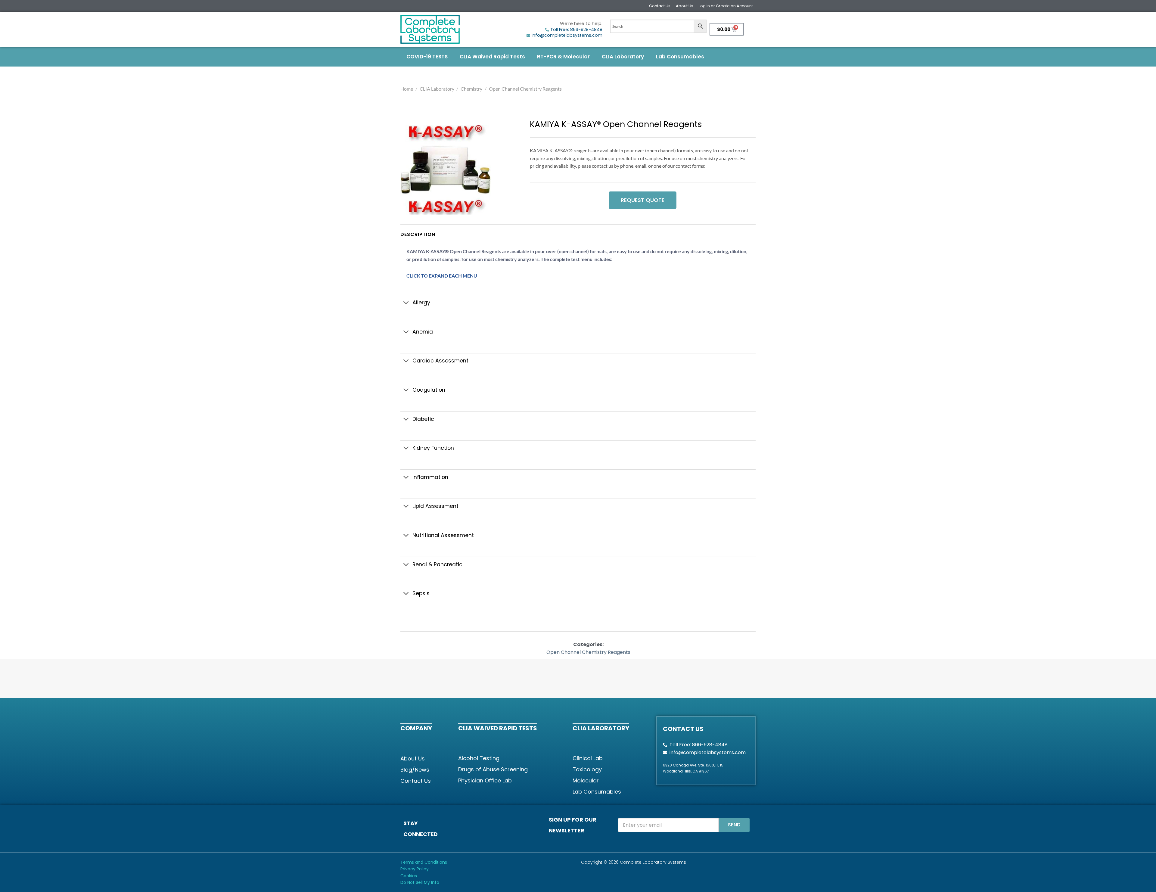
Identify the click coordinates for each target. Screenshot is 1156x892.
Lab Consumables (680, 56)
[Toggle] (406, 303)
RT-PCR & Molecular (563, 56)
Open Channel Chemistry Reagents (525, 89)
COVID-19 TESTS (427, 56)
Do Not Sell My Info (419, 882)
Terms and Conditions (423, 862)
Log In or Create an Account (726, 5)
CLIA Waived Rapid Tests (492, 56)
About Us (684, 5)
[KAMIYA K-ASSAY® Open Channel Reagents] (445, 170)
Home (406, 89)
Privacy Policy (414, 869)
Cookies (408, 876)
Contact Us (659, 5)
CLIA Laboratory (623, 56)
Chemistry (471, 89)
